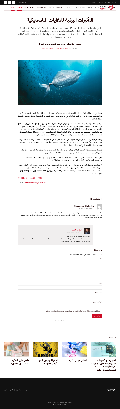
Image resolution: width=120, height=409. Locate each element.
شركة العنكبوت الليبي (58, 404)
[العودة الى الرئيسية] (107, 7)
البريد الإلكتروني (97, 292)
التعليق (100, 258)
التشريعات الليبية (8, 390)
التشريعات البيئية (41, 7)
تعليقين (43, 48)
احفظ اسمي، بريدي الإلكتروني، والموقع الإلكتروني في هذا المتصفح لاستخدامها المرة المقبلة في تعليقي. (73, 311)
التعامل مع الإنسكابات (77, 360)
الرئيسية (114, 2)
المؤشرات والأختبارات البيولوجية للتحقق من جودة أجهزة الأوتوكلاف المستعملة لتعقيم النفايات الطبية (103, 365)
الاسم (100, 283)
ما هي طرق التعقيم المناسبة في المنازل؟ (20, 362)
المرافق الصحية (29, 7)
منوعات (19, 7)
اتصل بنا (101, 2)
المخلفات (107, 2)
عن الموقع (94, 2)
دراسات (51, 7)
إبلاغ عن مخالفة (23, 2)
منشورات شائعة (112, 337)
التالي (57, 320)
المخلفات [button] (59, 7)
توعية (13, 7)
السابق (62, 320)
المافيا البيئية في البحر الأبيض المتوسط (48, 362)
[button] (5, 7)
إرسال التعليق (97, 316)
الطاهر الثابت (67, 48)
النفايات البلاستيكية (58, 48)
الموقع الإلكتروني (97, 302)
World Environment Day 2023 (30, 178)
